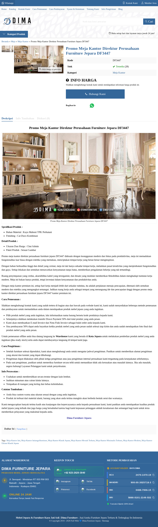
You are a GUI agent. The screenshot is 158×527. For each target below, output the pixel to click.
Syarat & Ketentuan (75, 9)
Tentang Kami (93, 9)
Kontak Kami (24, 9)
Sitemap (105, 521)
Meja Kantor (119, 72)
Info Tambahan (25, 118)
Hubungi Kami (97, 94)
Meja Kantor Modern (132, 440)
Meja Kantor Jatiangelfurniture (34, 440)
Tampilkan (21, 429)
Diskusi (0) (43, 118)
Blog (120, 9)
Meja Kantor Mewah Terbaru (83, 440)
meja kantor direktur (18, 256)
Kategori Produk (16, 34)
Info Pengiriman (109, 9)
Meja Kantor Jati (13, 440)
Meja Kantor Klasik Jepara (59, 440)
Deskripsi (7, 118)
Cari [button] (150, 21)
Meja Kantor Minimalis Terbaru (109, 440)
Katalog (12, 9)
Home (4, 9)
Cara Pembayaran (56, 9)
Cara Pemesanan (40, 9)
